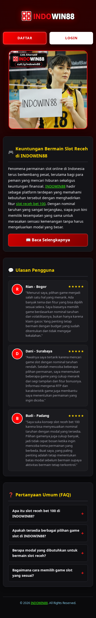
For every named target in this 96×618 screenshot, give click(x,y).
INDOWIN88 (55, 186)
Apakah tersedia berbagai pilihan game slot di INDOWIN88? (45, 533)
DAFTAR (24, 38)
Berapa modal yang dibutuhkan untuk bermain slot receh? (45, 553)
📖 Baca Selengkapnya (48, 240)
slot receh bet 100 (31, 203)
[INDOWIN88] (48, 25)
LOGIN (71, 38)
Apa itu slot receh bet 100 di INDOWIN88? (36, 513)
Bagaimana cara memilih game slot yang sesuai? (42, 573)
